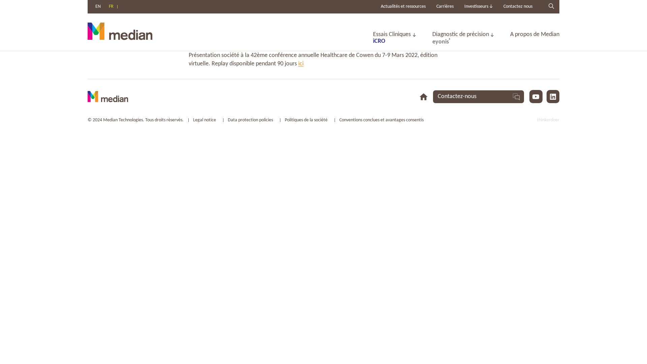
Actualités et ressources (403, 6)
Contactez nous (517, 6)
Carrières (445, 6)
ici (301, 64)
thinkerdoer (548, 120)
